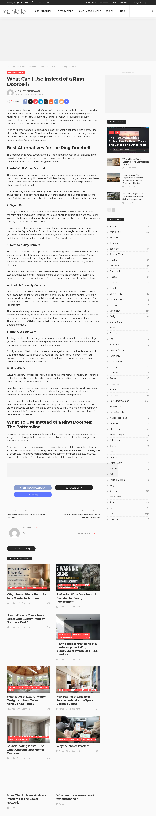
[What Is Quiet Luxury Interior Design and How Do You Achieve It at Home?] (28, 679)
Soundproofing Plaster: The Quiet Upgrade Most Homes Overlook (25, 749)
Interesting (129, 429)
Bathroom (129, 243)
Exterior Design (129, 350)
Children (129, 260)
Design (136, 2)
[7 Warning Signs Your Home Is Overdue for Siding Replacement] (78, 577)
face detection (56, 258)
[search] (152, 11)
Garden (129, 378)
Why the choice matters (72, 746)
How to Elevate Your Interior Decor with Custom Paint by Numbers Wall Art (26, 619)
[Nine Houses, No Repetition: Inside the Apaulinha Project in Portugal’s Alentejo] (113, 177)
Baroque (129, 237)
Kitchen (129, 446)
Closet (129, 288)
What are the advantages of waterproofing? (75, 797)
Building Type (129, 254)
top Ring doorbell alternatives (46, 133)
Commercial (129, 294)
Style (129, 502)
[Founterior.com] (15, 11)
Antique (129, 226)
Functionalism (129, 361)
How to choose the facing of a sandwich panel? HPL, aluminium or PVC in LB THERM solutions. (77, 649)
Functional (129, 356)
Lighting (129, 457)
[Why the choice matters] (78, 729)
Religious (129, 485)
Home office (129, 406)
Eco (129, 339)
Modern (129, 468)
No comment (24, 603)
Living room (129, 463)
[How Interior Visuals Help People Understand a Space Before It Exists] (78, 679)
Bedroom (129, 249)
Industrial (129, 423)
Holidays (129, 395)
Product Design (129, 480)
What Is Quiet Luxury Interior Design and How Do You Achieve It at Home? (26, 700)
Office (129, 474)
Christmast (129, 271)
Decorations (105, 2)
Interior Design (65, 588)
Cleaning (129, 282)
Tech (112, 132)
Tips (146, 2)
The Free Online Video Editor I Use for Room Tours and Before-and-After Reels (127, 141)
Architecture (89, 2)
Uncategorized (39, 588)
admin (18, 91)
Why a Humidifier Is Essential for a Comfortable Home (26, 596)
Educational (129, 344)
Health (129, 389)
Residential (79, 637)
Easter (129, 327)
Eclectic (129, 333)
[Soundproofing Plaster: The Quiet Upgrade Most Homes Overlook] (28, 729)
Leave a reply (20, 548)
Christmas (129, 265)
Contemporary (129, 299)
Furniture (129, 367)
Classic (129, 277)
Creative (129, 305)
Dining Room (129, 322)
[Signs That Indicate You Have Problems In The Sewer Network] (28, 778)
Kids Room (129, 440)
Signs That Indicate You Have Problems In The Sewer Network (26, 799)
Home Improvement (121, 2)
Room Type (129, 497)
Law (129, 451)
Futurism (129, 373)
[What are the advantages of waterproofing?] (78, 778)
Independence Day (129, 418)
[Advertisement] (78, 40)
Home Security (129, 412)
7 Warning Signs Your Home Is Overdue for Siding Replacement (76, 598)
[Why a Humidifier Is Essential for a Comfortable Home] (28, 577)
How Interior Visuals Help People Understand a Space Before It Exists (75, 700)
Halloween (129, 384)
